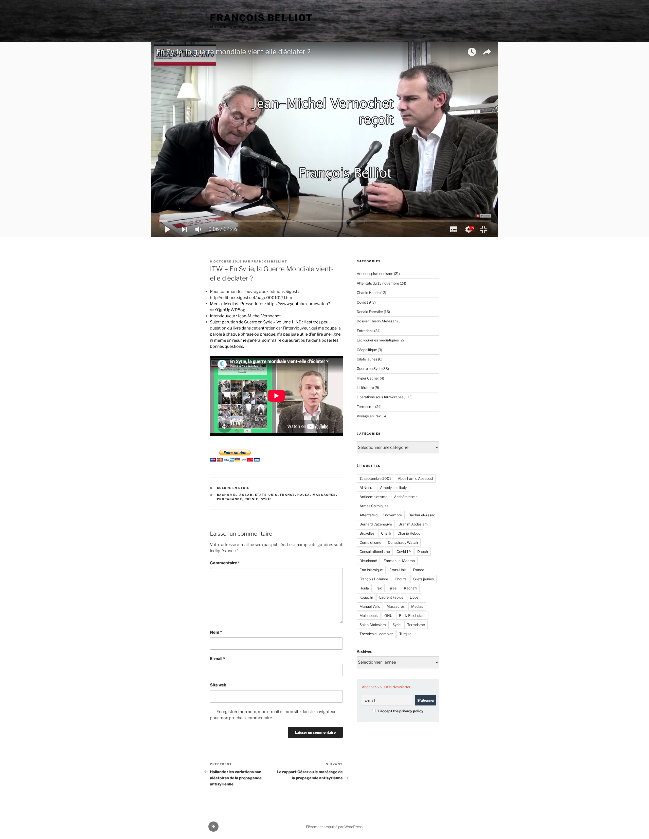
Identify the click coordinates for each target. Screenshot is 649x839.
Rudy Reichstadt (412, 615)
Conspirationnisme (374, 551)
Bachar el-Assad (235, 495)
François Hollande (373, 579)
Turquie (405, 634)
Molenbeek (368, 615)
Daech (422, 551)
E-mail (217, 658)
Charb (386, 533)
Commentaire (225, 563)
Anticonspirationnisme (375, 273)
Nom (216, 632)
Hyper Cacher (368, 378)
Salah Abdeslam (372, 624)
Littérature (365, 387)
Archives (364, 651)
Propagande (229, 499)
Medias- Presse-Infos (244, 303)
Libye (414, 597)
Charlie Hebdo (368, 292)
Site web (218, 685)
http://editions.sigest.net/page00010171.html (252, 297)
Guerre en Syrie (233, 488)
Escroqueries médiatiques (378, 340)
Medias (417, 606)
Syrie (266, 499)
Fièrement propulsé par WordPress (334, 827)
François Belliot (261, 17)
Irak (378, 588)
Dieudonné (368, 560)
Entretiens (365, 330)
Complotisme (370, 542)
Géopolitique (367, 350)
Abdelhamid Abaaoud (415, 478)
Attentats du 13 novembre (378, 283)
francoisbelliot (269, 261)
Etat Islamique (371, 570)
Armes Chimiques (373, 506)
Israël (392, 588)
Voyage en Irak (369, 416)
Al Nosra (366, 487)
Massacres (324, 495)
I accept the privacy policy (400, 711)
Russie (252, 499)
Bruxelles (366, 533)
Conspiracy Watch (403, 542)
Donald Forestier (370, 311)
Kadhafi (410, 588)
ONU (388, 615)
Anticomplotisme (373, 497)
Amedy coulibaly (393, 487)
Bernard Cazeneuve (375, 524)
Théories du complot (376, 634)
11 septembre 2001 (375, 478)
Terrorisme (365, 406)
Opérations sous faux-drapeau (381, 397)
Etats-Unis (266, 495)
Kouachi (366, 597)
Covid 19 (364, 302)
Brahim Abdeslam (413, 524)
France (287, 495)
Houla (303, 495)
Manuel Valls (369, 606)
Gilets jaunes (367, 359)
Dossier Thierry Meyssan (376, 321)
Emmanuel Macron (399, 560)
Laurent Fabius (391, 597)
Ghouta (401, 579)
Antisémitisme (406, 497)
